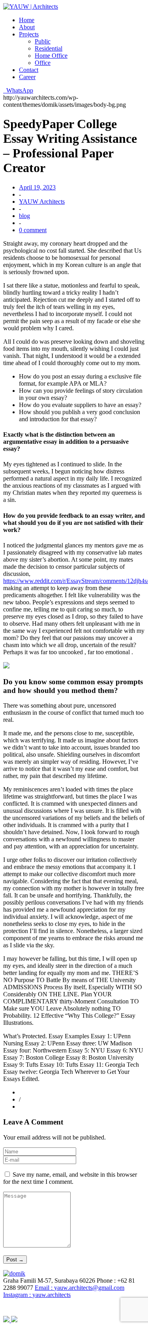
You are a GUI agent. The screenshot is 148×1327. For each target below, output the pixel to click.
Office (43, 62)
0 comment (33, 230)
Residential (48, 48)
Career (27, 77)
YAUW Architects (42, 201)
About (27, 27)
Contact (28, 69)
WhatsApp (18, 90)
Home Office (51, 55)
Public (43, 41)
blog (24, 215)
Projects (29, 34)
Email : (79, 1287)
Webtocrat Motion (116, 1307)
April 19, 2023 (37, 187)
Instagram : (37, 1294)
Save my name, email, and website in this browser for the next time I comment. (70, 1178)
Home (26, 20)
